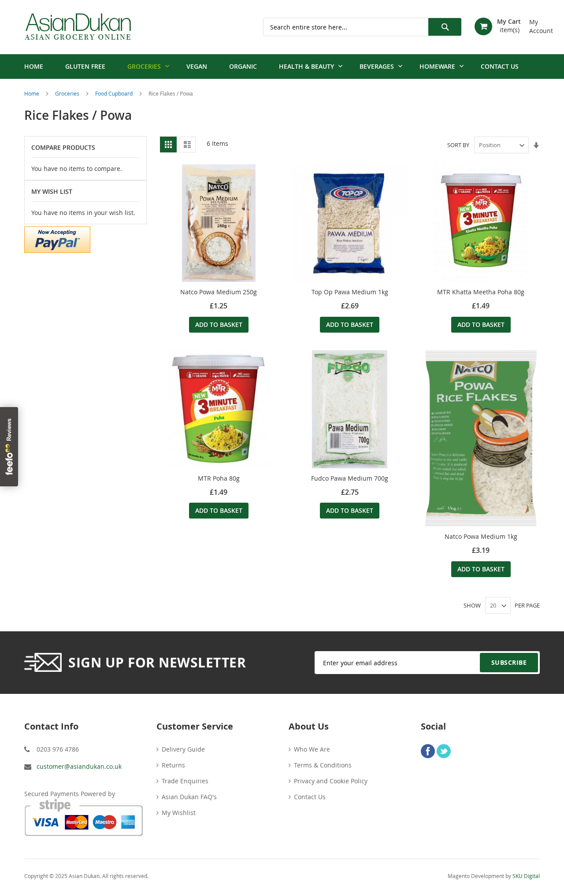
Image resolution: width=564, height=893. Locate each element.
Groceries (68, 93)
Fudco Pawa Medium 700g (349, 478)
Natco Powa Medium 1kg (481, 536)
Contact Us (310, 797)
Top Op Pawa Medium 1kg (350, 292)
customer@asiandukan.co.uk (79, 766)
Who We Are (312, 749)
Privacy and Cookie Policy (330, 781)
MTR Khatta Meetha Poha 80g (480, 292)
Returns (173, 765)
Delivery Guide (183, 749)
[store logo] (77, 27)
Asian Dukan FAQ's (189, 797)
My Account (534, 23)
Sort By (458, 145)
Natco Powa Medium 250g (218, 292)
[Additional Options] (57, 238)
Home (32, 93)
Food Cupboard (114, 93)
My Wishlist (179, 812)
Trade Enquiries (185, 781)
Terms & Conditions (323, 765)
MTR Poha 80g (219, 478)
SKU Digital (526, 875)
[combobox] (362, 27)
